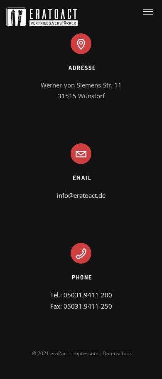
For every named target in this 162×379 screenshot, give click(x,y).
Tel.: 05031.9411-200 (81, 295)
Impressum (85, 353)
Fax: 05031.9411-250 (81, 306)
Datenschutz (117, 353)
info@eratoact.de (81, 195)
